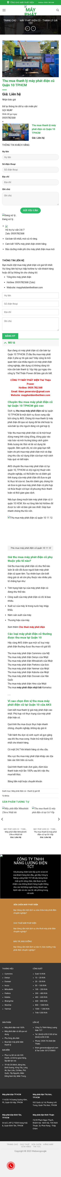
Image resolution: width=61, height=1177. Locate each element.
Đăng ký (10, 336)
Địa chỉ (5, 177)
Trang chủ (10, 20)
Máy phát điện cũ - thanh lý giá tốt (26, 791)
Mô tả (11, 342)
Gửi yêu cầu (30, 210)
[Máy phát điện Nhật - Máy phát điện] (30, 10)
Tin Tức (37, 1147)
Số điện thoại (9, 164)
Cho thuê (25, 1144)
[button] (4, 10)
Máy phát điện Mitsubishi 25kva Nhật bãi (16, 833)
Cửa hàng (26, 1147)
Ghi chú (6, 189)
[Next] (58, 825)
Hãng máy (48, 1144)
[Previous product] (33, 28)
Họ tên (5, 151)
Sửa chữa (36, 1144)
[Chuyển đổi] (5, 342)
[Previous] (2, 825)
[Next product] (27, 28)
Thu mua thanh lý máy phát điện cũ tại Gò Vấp (45, 833)
